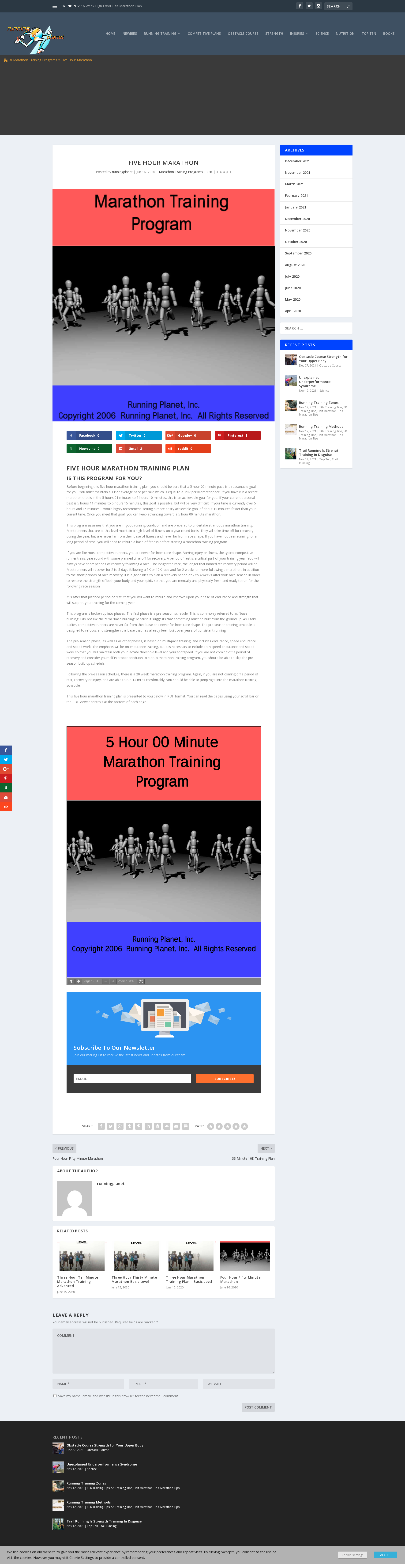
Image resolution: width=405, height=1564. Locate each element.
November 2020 (297, 230)
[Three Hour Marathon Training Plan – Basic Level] (191, 1256)
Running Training (160, 34)
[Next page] (78, 981)
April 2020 (293, 311)
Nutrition (345, 34)
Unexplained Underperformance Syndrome (314, 381)
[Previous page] (71, 981)
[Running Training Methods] (291, 429)
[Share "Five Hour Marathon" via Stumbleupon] (167, 1126)
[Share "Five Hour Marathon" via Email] (176, 1126)
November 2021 (297, 172)
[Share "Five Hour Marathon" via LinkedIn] (148, 1126)
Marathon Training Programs (35, 60)
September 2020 (298, 253)
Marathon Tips (308, 415)
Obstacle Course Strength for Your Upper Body (323, 358)
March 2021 (294, 184)
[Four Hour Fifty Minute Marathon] (245, 1256)
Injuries (297, 34)
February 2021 (296, 195)
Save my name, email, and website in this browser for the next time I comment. (118, 1396)
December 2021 (297, 161)
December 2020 (297, 218)
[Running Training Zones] (291, 406)
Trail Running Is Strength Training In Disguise (320, 452)
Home (111, 34)
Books (388, 34)
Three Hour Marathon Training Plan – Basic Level (189, 1279)
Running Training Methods (321, 426)
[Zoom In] (113, 981)
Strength (274, 34)
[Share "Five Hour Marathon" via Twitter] (110, 1126)
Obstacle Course (243, 34)
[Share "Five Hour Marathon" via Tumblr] (129, 1126)
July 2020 (292, 276)
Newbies (130, 34)
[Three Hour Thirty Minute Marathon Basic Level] (136, 1256)
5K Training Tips (121, 1488)
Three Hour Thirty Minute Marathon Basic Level (134, 1279)
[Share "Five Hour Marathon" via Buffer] (157, 1126)
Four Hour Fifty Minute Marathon (240, 1279)
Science (322, 34)
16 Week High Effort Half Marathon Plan (111, 6)
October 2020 (296, 241)
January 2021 (295, 207)
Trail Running (107, 1526)
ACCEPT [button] (385, 1555)
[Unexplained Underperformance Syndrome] (291, 380)
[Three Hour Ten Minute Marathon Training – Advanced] (82, 1256)
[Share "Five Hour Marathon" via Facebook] (101, 1126)
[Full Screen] (141, 981)
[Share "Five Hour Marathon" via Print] (185, 1126)
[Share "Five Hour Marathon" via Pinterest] (138, 1126)
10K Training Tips (330, 407)
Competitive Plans (204, 34)
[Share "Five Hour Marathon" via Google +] (120, 1126)
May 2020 (292, 299)
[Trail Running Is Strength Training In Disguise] (291, 453)
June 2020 (293, 288)
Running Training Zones (318, 402)
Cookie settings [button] (353, 1555)
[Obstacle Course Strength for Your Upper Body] (291, 360)
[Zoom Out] (105, 981)
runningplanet (122, 172)
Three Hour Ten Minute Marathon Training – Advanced (77, 1281)
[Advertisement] (202, 98)
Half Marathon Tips (330, 411)
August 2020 (295, 265)
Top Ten (369, 34)
